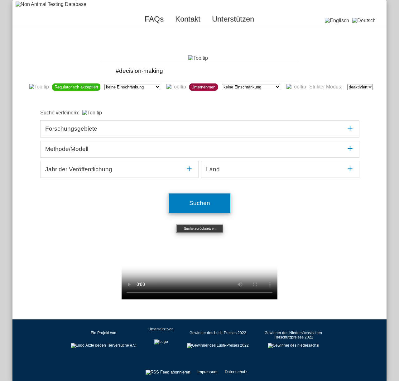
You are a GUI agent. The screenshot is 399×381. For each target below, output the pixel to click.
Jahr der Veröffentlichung (78, 169)
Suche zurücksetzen (199, 228)
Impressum (207, 371)
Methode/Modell (66, 149)
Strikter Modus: (325, 86)
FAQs (154, 19)
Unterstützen (233, 19)
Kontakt (187, 19)
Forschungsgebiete (71, 128)
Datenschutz (236, 371)
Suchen (199, 203)
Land (213, 169)
